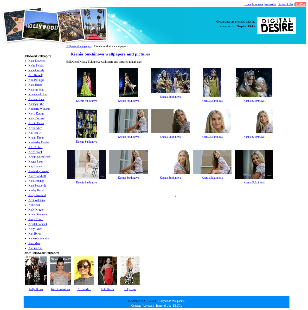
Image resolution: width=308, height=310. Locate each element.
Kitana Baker (35, 161)
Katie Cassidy (36, 70)
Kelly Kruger (36, 209)
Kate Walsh (107, 289)
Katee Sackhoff (37, 176)
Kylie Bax (34, 205)
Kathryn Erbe (36, 104)
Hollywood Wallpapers (171, 301)
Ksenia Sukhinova (86, 101)
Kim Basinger (36, 80)
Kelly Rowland (37, 195)
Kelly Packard (36, 118)
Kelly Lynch (35, 229)
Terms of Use (285, 4)
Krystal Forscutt (37, 224)
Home (247, 4)
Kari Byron (34, 233)
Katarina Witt (36, 89)
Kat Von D (34, 132)
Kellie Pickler (36, 65)
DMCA (300, 4)
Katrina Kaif (35, 248)
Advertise (270, 4)
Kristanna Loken (37, 94)
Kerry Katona (36, 113)
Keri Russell (35, 75)
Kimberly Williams (39, 108)
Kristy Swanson (37, 214)
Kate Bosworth (37, 185)
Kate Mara (34, 243)
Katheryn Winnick (38, 238)
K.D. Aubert (35, 147)
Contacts (258, 4)
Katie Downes (36, 60)
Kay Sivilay (35, 166)
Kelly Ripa (130, 289)
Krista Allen (35, 128)
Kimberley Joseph (38, 171)
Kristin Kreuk (36, 137)
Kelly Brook (35, 152)
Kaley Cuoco (35, 219)
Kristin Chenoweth (39, 156)
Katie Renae (35, 84)
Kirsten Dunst (36, 99)
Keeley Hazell (36, 190)
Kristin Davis (36, 123)
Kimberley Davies (38, 142)
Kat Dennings (36, 180)
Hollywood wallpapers (79, 46)
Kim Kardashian (60, 289)
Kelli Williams (36, 200)
